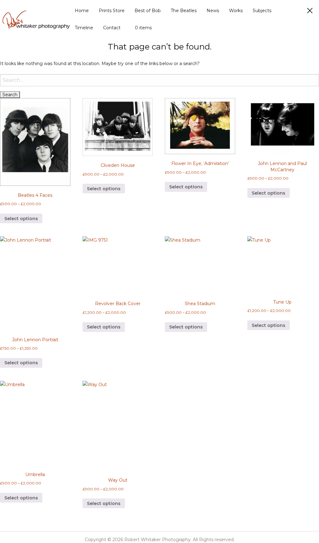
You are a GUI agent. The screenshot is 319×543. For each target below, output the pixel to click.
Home (82, 10)
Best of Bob (148, 10)
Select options (21, 218)
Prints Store (112, 10)
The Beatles (184, 10)
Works (236, 10)
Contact (112, 28)
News (213, 10)
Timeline (84, 28)
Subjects (262, 10)
